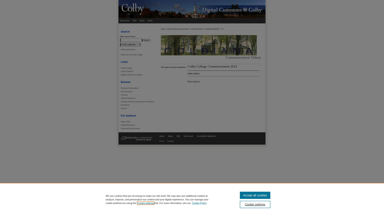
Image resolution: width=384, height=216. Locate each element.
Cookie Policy (199, 203)
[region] (192, 199)
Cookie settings (145, 203)
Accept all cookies (255, 195)
